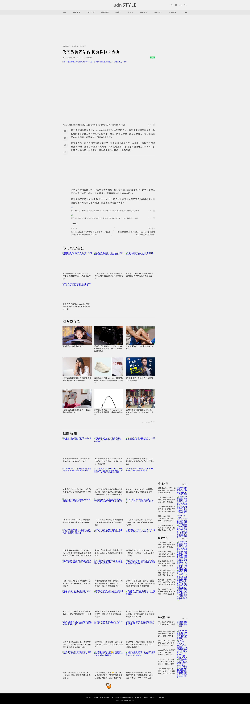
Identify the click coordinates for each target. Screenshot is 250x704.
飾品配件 (83, 46)
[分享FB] (64, 130)
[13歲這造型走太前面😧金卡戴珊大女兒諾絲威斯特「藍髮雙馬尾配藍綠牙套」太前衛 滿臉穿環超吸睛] (108, 661)
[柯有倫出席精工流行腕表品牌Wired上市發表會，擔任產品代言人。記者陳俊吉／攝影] (108, 92)
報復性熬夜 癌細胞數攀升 (72, 346)
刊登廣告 (89, 697)
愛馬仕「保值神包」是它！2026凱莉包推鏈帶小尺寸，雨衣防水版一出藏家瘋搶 (108, 348)
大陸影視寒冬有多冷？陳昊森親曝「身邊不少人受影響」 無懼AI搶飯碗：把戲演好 (109, 461)
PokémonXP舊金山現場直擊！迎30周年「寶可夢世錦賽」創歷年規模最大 (77, 583)
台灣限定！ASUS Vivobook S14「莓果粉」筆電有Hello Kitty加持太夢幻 (140, 553)
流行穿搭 (91, 12)
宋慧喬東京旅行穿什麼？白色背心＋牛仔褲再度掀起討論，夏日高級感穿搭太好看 (166, 672)
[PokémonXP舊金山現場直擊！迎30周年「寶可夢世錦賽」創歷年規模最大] (77, 569)
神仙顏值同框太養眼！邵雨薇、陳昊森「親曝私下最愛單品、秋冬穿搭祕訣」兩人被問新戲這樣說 (108, 583)
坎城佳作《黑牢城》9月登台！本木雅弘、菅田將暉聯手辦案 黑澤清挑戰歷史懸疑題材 (140, 614)
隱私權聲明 (129, 697)
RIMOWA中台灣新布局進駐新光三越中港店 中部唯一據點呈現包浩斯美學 (166, 634)
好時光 (118, 12)
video (185, 12)
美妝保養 (105, 12)
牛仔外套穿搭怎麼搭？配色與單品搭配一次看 (166, 623)
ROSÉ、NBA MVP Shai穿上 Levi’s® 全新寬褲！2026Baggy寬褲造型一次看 (167, 644)
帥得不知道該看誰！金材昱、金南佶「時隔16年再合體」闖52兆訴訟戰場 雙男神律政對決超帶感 (140, 583)
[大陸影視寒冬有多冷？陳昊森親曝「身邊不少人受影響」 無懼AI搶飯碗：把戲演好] (108, 447)
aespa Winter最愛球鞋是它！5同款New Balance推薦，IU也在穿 (166, 653)
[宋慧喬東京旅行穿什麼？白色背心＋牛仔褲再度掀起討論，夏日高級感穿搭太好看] (182, 671)
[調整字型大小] (64, 152)
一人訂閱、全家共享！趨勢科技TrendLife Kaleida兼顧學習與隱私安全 (139, 522)
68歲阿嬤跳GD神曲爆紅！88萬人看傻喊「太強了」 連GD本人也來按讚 (140, 412)
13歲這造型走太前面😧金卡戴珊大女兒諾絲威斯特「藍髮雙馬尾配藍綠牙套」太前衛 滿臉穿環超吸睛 (109, 675)
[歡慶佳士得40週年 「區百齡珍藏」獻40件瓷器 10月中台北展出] (77, 447)
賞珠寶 (130, 12)
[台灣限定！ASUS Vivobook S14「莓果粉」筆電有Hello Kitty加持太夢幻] (140, 538)
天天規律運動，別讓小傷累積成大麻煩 (140, 347)
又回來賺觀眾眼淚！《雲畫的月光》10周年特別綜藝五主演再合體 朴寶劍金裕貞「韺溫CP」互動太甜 (77, 553)
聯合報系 (138, 697)
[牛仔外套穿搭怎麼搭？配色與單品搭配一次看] (182, 624)
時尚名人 (76, 12)
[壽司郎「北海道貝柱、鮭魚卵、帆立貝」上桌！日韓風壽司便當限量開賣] (108, 538)
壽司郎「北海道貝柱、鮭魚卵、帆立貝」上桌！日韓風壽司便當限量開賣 (108, 553)
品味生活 (144, 12)
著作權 (121, 697)
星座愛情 (158, 12)
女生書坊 (172, 12)
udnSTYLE (66, 46)
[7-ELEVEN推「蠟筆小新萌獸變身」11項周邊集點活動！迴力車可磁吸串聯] (108, 508)
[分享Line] (64, 137)
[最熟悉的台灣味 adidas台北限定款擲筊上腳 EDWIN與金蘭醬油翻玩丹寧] (77, 292)
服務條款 (115, 697)
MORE (184, 484)
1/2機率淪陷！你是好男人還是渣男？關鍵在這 (139, 379)
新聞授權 (107, 697)
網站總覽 (161, 697)
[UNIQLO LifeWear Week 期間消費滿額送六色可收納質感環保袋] (140, 262)
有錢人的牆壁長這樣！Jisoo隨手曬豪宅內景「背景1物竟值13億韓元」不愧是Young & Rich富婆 (140, 675)
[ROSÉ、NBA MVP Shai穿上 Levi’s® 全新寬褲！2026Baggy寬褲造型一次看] (182, 642)
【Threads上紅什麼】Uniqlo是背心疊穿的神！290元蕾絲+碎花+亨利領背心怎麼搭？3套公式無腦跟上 (166, 664)
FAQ (95, 697)
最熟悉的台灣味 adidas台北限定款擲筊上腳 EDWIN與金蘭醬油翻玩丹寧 (76, 306)
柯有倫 (74, 223)
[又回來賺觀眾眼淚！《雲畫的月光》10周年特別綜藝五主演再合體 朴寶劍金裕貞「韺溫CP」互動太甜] (77, 538)
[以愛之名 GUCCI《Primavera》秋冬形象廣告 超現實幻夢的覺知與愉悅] (108, 262)
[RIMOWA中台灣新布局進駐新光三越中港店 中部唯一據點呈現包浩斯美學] (182, 633)
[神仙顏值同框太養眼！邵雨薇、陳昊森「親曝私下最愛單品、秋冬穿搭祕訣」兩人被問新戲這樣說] (108, 569)
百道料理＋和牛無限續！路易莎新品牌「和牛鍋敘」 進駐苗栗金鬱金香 (109, 644)
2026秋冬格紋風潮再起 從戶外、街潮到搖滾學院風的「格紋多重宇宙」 (77, 276)
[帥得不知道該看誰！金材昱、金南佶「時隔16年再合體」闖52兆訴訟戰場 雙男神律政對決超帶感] (140, 569)
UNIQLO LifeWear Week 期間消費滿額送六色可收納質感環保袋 (139, 274)
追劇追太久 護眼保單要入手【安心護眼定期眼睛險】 (76, 411)
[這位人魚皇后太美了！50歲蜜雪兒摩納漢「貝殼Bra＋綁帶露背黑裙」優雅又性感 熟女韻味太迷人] (77, 630)
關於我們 (153, 697)
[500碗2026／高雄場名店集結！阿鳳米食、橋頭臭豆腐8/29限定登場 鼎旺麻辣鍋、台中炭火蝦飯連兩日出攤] (108, 477)
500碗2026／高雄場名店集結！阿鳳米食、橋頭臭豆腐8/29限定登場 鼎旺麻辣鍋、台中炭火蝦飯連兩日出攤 (110, 493)
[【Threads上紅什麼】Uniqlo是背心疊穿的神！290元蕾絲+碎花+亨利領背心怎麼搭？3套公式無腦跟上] (182, 661)
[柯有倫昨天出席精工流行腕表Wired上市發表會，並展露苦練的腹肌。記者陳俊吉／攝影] (113, 207)
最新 (64, 12)
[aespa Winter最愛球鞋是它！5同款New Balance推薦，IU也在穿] (182, 652)
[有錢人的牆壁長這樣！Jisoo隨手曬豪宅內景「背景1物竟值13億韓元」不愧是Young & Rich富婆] (140, 661)
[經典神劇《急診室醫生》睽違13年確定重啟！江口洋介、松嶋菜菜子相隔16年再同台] (140, 630)
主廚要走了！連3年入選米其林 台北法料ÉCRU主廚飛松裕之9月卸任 (77, 612)
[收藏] (64, 145)
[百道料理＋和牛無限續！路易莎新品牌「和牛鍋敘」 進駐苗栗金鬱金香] (108, 630)
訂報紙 (145, 697)
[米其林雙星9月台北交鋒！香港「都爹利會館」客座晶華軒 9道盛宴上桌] (77, 661)
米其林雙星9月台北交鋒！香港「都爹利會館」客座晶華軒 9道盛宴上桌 (76, 675)
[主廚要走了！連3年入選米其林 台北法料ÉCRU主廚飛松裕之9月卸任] (77, 600)
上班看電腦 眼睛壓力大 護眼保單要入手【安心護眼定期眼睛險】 (76, 379)
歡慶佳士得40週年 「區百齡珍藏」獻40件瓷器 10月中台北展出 (77, 459)
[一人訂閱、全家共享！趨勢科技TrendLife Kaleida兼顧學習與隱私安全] (140, 508)
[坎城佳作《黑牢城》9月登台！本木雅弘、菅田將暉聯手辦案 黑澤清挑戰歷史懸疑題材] (140, 600)
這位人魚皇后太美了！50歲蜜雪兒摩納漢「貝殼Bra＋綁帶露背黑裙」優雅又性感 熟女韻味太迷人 (77, 644)
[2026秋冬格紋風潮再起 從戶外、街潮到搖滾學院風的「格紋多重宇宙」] (77, 262)
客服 (99, 697)
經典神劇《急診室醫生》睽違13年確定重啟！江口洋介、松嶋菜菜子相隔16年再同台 (140, 644)
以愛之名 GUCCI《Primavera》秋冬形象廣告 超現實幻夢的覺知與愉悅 (109, 276)
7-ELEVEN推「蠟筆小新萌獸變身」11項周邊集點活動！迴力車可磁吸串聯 (109, 522)
